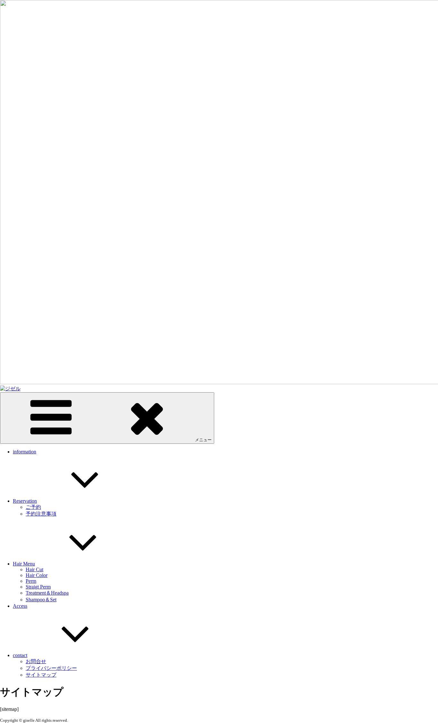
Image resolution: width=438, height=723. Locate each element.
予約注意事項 (41, 513)
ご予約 (33, 507)
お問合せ (36, 661)
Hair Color (36, 575)
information (24, 451)
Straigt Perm (38, 586)
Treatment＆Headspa (47, 593)
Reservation (25, 501)
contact (20, 655)
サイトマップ (41, 675)
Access (20, 606)
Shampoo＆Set (41, 599)
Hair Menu (24, 563)
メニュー (203, 439)
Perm (31, 581)
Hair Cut (34, 569)
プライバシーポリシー (51, 668)
